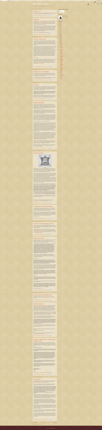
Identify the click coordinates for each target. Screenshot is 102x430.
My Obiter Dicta (41, 3)
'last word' (45, 372)
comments (54, 325)
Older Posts (55, 422)
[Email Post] (46, 15)
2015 (60, 30)
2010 (60, 35)
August (61, 78)
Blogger (54, 428)
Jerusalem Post (35, 382)
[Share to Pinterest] (50, 34)
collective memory (49, 140)
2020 (60, 24)
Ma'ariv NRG (42, 77)
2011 (60, 34)
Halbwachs (54, 140)
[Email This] (47, 15)
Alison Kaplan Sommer (43, 381)
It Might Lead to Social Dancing (41, 71)
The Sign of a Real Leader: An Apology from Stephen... (61, 70)
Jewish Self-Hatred (41, 63)
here (47, 382)
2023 (60, 22)
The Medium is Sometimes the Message (43, 206)
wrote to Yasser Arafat (51, 312)
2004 (60, 42)
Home (45, 422)
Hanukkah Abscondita (39, 102)
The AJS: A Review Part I (40, 39)
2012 (60, 33)
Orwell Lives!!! (37, 11)
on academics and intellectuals (51, 13)
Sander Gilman (39, 62)
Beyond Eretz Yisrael (39, 238)
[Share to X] (49, 15)
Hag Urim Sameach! (38, 153)
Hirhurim (37, 32)
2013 (60, 32)
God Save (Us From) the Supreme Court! (43, 223)
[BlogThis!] (48, 15)
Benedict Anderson (37, 141)
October (61, 75)
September (61, 76)
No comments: (44, 419)
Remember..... (37, 85)
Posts (60, 10)
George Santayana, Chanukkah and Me (43, 295)
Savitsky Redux (37, 379)
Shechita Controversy (39, 304)
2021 (60, 23)
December (61, 43)
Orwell (35, 13)
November (61, 74)
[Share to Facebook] (50, 15)
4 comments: (44, 218)
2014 (60, 31)
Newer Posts (35, 422)
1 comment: (43, 15)
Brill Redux (36, 19)
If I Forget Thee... (38, 372)
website (40, 326)
